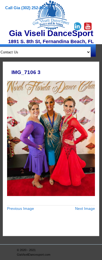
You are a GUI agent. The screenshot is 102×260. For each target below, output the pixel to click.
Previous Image (20, 208)
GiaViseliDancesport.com (33, 254)
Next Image (85, 208)
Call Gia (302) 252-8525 (26, 7)
